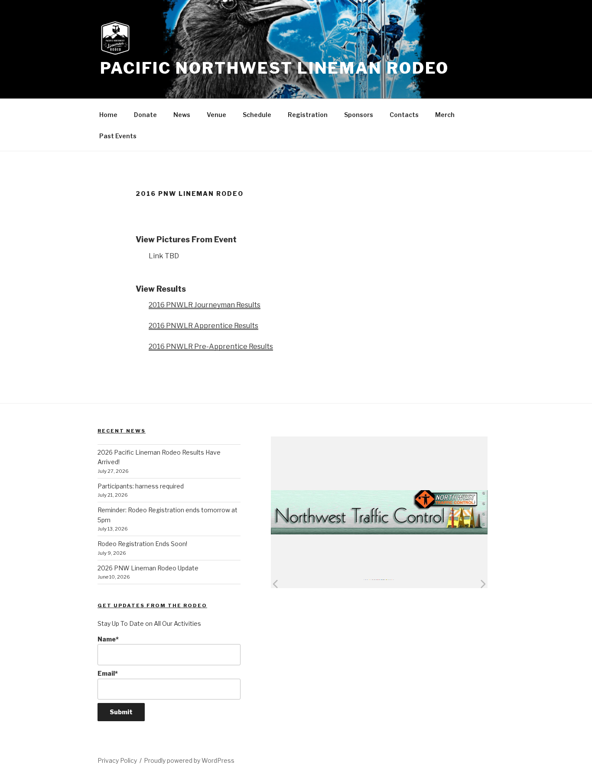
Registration (308, 114)
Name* (108, 639)
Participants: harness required (141, 486)
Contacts (404, 114)
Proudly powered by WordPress (189, 760)
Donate (145, 114)
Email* (108, 673)
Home (108, 114)
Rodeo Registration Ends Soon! (142, 543)
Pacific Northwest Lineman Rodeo (274, 68)
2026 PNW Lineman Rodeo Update (148, 568)
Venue (216, 114)
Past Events (118, 136)
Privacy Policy (117, 760)
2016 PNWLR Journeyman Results (204, 305)
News (181, 114)
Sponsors (358, 114)
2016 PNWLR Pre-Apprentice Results (211, 346)
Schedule (257, 114)
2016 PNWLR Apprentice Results (203, 326)
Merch (445, 114)
